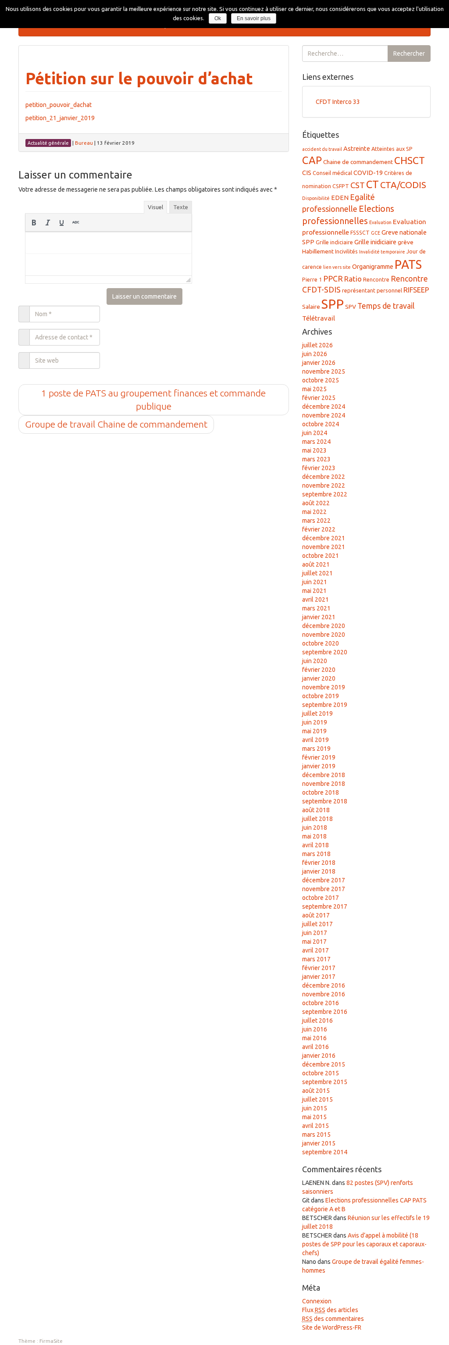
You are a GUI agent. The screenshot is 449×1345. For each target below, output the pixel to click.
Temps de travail (386, 305)
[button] (34, 222)
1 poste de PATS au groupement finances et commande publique (153, 399)
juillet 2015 (317, 1099)
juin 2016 (314, 1029)
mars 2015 (316, 1134)
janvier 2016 (318, 1055)
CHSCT (409, 160)
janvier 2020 (318, 678)
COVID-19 (368, 172)
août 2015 (316, 1090)
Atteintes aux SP (392, 149)
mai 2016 (314, 1038)
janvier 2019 (318, 766)
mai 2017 (314, 941)
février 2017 (318, 967)
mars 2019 (316, 748)
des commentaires (333, 1318)
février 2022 (318, 529)
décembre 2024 (323, 406)
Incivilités (346, 251)
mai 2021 (314, 590)
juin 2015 (314, 1108)
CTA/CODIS (403, 185)
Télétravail (318, 318)
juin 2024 (314, 432)
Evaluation (380, 222)
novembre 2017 (323, 888)
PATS (408, 264)
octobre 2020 (320, 643)
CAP (312, 160)
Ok (217, 18)
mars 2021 (316, 608)
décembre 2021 (323, 538)
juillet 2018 (317, 818)
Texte (180, 207)
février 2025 (318, 397)
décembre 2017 (323, 880)
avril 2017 (315, 950)
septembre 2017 (324, 906)
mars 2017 (316, 959)
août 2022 (316, 503)
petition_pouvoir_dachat (58, 104)
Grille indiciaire (334, 242)
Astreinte (356, 148)
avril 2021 (315, 599)
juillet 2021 (317, 573)
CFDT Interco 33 (338, 101)
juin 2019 (314, 722)
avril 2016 (315, 1046)
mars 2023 (316, 459)
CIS (306, 172)
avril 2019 (315, 739)
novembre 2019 (323, 687)
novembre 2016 (323, 994)
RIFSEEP (416, 290)
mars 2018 (316, 853)
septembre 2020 (324, 652)
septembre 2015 (324, 1081)
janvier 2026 (318, 362)
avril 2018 (315, 845)
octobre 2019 (320, 695)
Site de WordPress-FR (331, 1327)
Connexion (316, 1301)
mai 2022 (314, 511)
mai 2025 (314, 388)
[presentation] (33, 222)
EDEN (340, 197)
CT (372, 184)
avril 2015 (315, 1125)
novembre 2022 (323, 485)
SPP (332, 304)
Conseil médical (332, 173)
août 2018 (316, 809)
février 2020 (318, 669)
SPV (350, 306)
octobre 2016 (320, 1002)
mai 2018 (314, 836)
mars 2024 (316, 441)
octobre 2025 (320, 380)
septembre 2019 (324, 704)
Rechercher (409, 53)
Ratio (353, 279)
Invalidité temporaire (382, 251)
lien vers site (337, 267)
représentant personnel (372, 290)
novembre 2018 (323, 783)
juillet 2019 (317, 713)
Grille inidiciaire (375, 242)
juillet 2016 (317, 1020)
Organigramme (372, 266)
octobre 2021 (320, 555)
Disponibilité (316, 198)
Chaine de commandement (358, 161)
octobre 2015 (320, 1073)
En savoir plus (254, 18)
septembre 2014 (324, 1152)
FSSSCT (360, 232)
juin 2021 (314, 581)
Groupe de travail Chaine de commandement (116, 424)
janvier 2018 (318, 871)
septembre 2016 (324, 1011)
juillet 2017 (317, 924)
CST (357, 185)
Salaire (311, 306)
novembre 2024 (323, 415)
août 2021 (316, 564)
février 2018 (318, 862)
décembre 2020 (323, 625)
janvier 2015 (318, 1143)
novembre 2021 (323, 546)
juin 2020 (314, 660)
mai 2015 (314, 1116)
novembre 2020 (323, 634)
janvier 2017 (318, 976)
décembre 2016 (323, 985)
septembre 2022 (324, 494)
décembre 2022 (323, 476)
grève (405, 242)
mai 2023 (314, 450)
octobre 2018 (320, 792)
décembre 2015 (323, 1064)
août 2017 (316, 915)
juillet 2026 (317, 345)
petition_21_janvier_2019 (60, 117)
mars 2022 (316, 520)
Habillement (318, 251)
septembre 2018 (324, 801)
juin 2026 (314, 353)
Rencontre (376, 279)
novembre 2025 (323, 371)
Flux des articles (330, 1309)
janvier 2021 (318, 617)
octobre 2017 (320, 897)
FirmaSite (51, 1341)
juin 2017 (314, 932)
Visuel (155, 207)
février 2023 (318, 467)
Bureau (84, 143)
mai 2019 (314, 731)
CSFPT (340, 186)
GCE (375, 232)
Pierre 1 (312, 279)
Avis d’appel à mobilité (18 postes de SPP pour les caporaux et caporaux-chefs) (364, 1244)
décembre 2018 (323, 774)
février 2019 (318, 757)
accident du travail (322, 149)
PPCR (333, 278)
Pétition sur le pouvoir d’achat (139, 78)
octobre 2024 (320, 424)
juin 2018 (314, 827)
